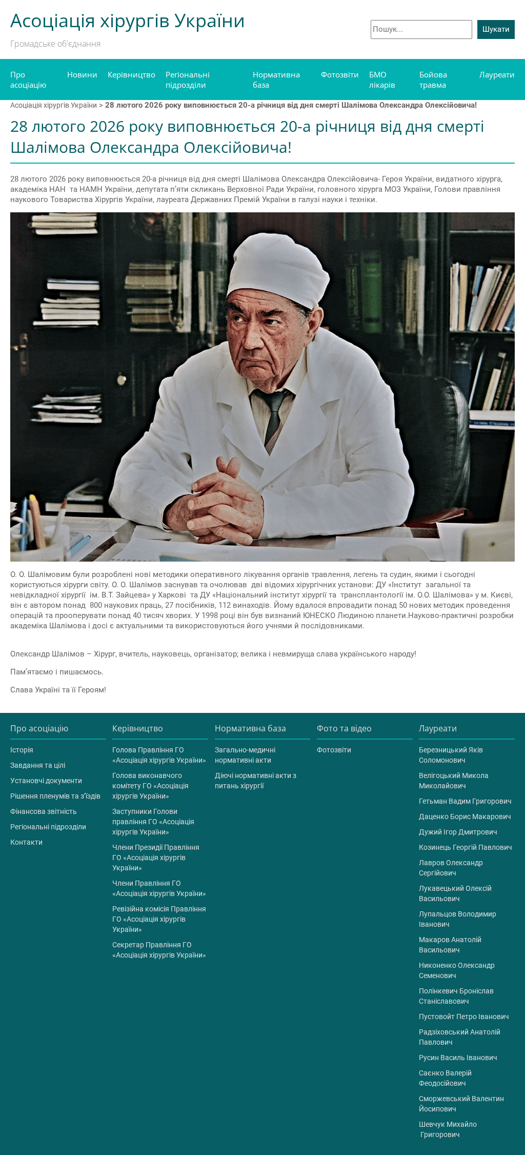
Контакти (26, 842)
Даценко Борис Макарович (465, 816)
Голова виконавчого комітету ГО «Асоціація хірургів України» (150, 785)
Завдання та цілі (37, 765)
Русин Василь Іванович (458, 1057)
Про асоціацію (28, 79)
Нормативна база (276, 79)
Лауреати (497, 74)
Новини (82, 74)
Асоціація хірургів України (53, 105)
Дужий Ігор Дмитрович (458, 832)
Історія (21, 750)
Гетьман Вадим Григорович (465, 801)
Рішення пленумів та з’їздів (55, 796)
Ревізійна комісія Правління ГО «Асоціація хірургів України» (159, 919)
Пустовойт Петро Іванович (464, 1016)
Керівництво (131, 74)
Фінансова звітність (43, 811)
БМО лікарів (382, 79)
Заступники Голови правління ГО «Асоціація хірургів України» (153, 821)
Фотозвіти (340, 74)
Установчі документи (46, 780)
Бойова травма (433, 79)
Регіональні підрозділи (188, 79)
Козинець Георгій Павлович (465, 847)
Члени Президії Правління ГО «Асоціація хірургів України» (155, 857)
